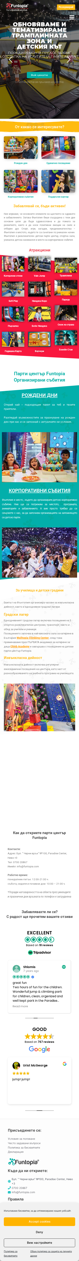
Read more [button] (20, 1006)
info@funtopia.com (23, 1192)
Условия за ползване (21, 1138)
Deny (39, 1232)
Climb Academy (19, 646)
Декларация (16, 1151)
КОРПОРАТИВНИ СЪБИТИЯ (39, 490)
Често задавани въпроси (24, 1143)
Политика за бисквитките (24, 1147)
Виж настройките (39, 1242)
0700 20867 (19, 1187)
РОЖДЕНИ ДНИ (40, 395)
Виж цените (39, 75)
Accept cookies (39, 1221)
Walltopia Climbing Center (33, 637)
